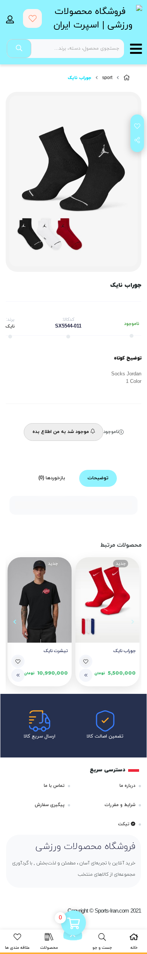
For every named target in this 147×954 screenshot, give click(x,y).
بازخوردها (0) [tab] (51, 478)
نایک (10, 326)
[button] (132, 621)
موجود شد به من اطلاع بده (61, 431)
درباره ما (127, 786)
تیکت (124, 824)
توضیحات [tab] (98, 478)
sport (107, 78)
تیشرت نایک (56, 651)
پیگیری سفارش (49, 805)
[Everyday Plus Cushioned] (107, 600)
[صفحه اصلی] (126, 78)
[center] (19, 48)
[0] (73, 923)
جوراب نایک (124, 651)
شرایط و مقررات (119, 805)
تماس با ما (54, 786)
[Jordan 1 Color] (40, 600)
